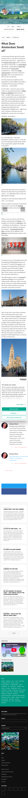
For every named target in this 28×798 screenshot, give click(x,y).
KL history (22, 690)
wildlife (4, 702)
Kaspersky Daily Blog (6, 776)
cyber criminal (5, 684)
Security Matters (9, 29)
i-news (8, 688)
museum (10, 693)
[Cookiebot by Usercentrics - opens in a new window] (20, 380)
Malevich (4, 233)
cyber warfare (14, 684)
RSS (3, 793)
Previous (5, 180)
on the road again (6, 695)
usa (13, 701)
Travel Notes (20, 29)
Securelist (4, 779)
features (13, 686)
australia (21, 681)
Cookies (3, 781)
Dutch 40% (22, 66)
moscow (4, 693)
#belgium (8, 37)
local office (9, 692)
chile (13, 683)
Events (19, 26)
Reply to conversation (21, 447)
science (23, 697)
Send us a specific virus (7, 771)
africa (3, 681)
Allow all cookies (14, 409)
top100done (5, 701)
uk (10, 701)
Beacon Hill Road (8, 93)
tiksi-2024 (12, 699)
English (22, 1)
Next (23, 180)
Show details (20, 404)
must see (15, 693)
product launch (6, 697)
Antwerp (22, 277)
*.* (8, 26)
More (14, 633)
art (17, 681)
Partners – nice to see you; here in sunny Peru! (12, 614)
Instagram (15, 13)
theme (19, 221)
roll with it (20, 223)
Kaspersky (3, 774)
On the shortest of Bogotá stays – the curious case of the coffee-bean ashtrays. (13, 592)
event (20, 684)
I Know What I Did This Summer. (13, 509)
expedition (4, 686)
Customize (13, 413)
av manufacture (6, 683)
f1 (9, 686)
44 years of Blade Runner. (12, 549)
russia (17, 697)
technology (5, 699)
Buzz (13, 26)
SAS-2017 (4, 75)
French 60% (14, 69)
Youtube (19, 788)
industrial (14, 688)
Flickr (24, 788)
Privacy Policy (5, 769)
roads (13, 697)
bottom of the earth (10, 62)
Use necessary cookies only (14, 417)
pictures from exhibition (18, 695)
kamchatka (16, 690)
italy (19, 688)
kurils (3, 692)
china (17, 683)
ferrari (19, 686)
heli (23, 686)
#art (3, 37)
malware (22, 692)
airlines (8, 681)
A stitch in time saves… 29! (12, 529)
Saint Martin (22, 64)
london (16, 692)
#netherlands (15, 37)
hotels (3, 688)
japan (10, 690)
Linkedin (18, 13)
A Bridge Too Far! (10, 569)
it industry (4, 690)
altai (13, 681)
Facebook (10, 13)
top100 (17, 699)
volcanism (18, 701)
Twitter (13, 13)
